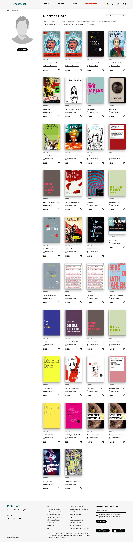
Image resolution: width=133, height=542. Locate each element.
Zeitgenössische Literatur (51, 24)
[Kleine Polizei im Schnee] (51, 183)
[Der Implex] (95, 90)
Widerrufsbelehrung (76, 520)
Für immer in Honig (116, 202)
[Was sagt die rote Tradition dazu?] (117, 369)
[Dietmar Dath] (51, 369)
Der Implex (91, 109)
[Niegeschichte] (95, 229)
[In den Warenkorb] (59, 70)
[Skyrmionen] (51, 462)
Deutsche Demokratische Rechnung (73, 202)
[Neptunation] (73, 229)
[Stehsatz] (73, 276)
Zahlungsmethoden (53, 520)
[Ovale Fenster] (117, 225)
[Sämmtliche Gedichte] (117, 44)
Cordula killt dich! (71, 342)
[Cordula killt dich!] (73, 322)
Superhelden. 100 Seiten (95, 63)
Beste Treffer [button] (116, 16)
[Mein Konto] (124, 4)
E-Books (46, 21)
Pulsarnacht (91, 202)
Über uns (73, 517)
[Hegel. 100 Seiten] (51, 276)
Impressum (50, 523)
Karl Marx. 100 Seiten (50, 249)
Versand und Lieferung (54, 517)
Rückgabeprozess (75, 514)
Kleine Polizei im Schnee (51, 202)
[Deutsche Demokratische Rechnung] (73, 183)
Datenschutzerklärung (77, 506)
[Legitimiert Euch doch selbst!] (117, 137)
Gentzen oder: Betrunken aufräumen (73, 388)
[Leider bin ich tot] (95, 137)
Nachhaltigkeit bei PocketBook (79, 528)
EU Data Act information (54, 512)
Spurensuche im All (50, 63)
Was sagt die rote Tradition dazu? (117, 388)
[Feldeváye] (117, 90)
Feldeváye (112, 109)
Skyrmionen (47, 481)
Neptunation (69, 249)
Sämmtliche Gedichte (116, 63)
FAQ (48, 528)
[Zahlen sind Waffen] (117, 276)
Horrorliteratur (79, 24)
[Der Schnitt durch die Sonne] (73, 137)
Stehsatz (68, 295)
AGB (48, 506)
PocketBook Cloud (75, 523)
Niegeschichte (92, 249)
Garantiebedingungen (54, 514)
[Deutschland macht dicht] (73, 90)
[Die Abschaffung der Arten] (51, 137)
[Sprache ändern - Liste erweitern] (107, 4)
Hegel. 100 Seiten (49, 295)
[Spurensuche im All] (51, 44)
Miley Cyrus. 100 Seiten (73, 435)
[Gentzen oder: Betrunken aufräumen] (73, 369)
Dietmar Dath (48, 388)
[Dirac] (51, 322)
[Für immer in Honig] (117, 183)
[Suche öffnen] (113, 4)
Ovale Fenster (114, 240)
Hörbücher (54, 21)
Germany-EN (22, 510)
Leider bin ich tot (93, 156)
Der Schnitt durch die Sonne (73, 156)
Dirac (45, 342)
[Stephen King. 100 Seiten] (95, 369)
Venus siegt (47, 109)
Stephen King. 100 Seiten (95, 388)
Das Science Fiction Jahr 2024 (95, 435)
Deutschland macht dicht (73, 109)
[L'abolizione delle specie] (73, 462)
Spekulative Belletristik (66, 24)
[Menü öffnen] (8, 4)
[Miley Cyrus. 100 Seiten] (73, 415)
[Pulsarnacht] (95, 183)
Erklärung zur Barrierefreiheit (79, 509)
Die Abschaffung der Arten (51, 156)
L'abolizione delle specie (73, 481)
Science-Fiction (90, 24)
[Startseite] (20, 4)
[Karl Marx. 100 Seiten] (51, 229)
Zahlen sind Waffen (116, 295)
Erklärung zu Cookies (54, 509)
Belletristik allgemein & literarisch (86, 21)
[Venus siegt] (51, 90)
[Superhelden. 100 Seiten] (95, 44)
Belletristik (62, 21)
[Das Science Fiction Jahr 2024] (95, 415)
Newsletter (50, 525)
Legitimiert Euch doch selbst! (117, 156)
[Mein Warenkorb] (118, 4)
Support (72, 512)
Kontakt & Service (75, 525)
